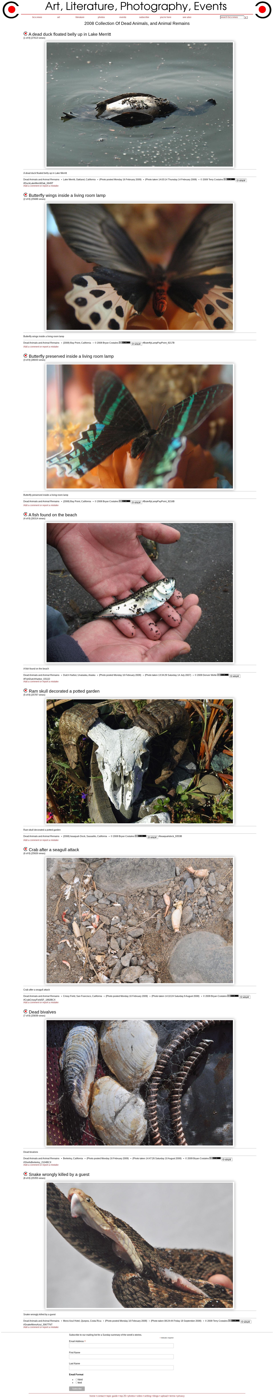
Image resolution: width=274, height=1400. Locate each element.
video (139, 1396)
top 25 (123, 1396)
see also (187, 17)
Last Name (74, 1363)
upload (164, 1396)
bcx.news (37, 17)
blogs (156, 1396)
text (80, 1382)
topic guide (112, 1396)
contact (101, 1396)
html (80, 1379)
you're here (165, 17)
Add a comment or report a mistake (41, 186)
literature (79, 17)
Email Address (77, 1341)
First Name (74, 1352)
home (92, 1396)
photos (101, 17)
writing (147, 1396)
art (58, 17)
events (122, 17)
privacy (181, 1396)
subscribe (144, 17)
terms (172, 1396)
